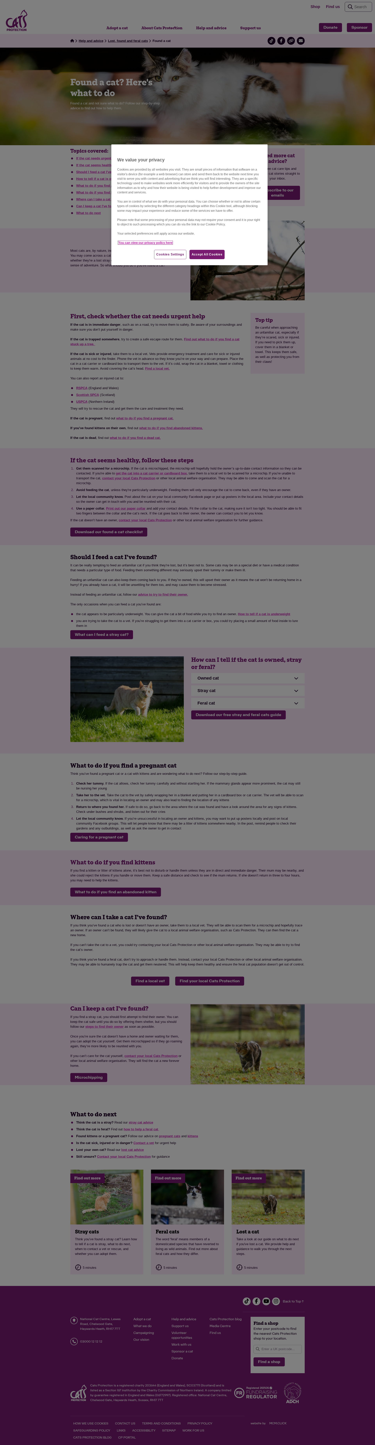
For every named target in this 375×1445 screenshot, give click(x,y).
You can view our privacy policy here (145, 242)
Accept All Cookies (207, 254)
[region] (189, 204)
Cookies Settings (170, 254)
